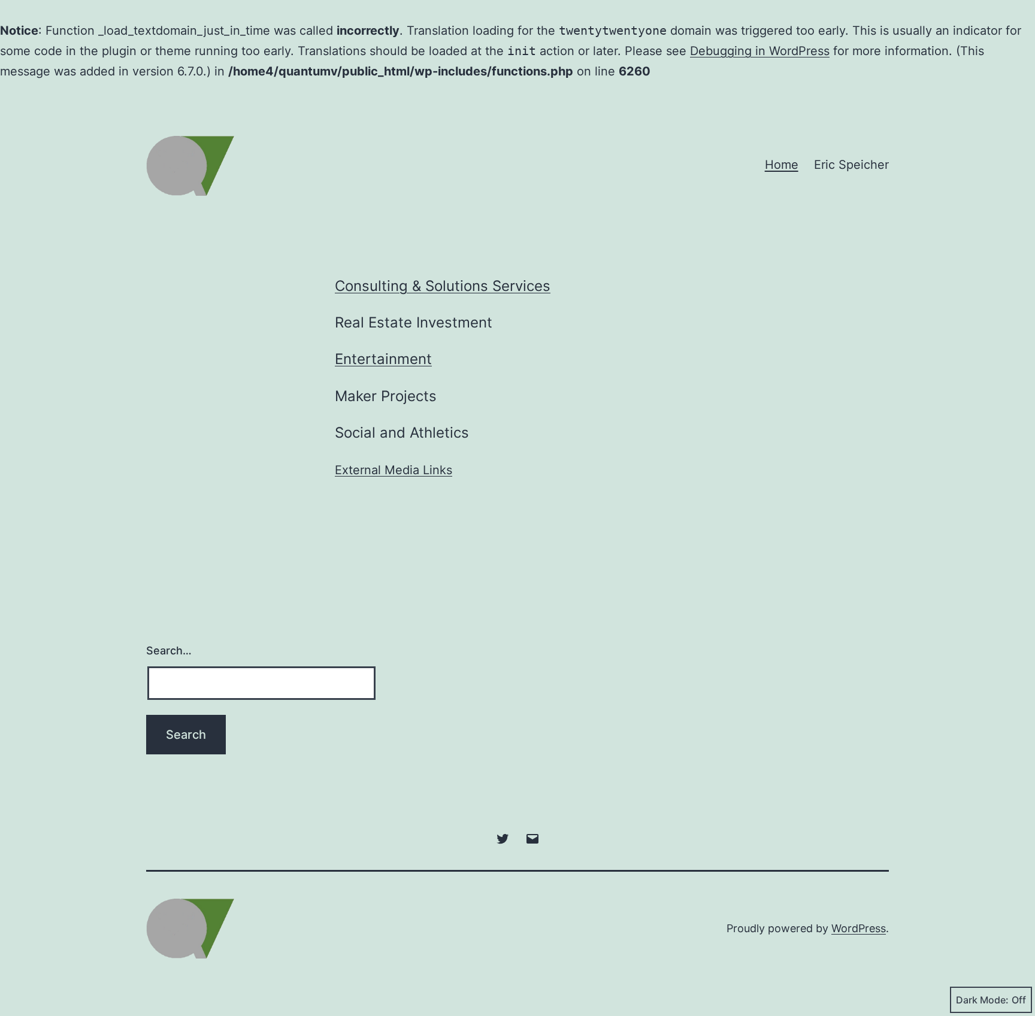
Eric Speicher (851, 164)
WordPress (858, 928)
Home (781, 164)
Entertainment (383, 359)
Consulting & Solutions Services (442, 286)
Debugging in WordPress (760, 51)
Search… (169, 650)
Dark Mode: (982, 1000)
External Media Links (393, 470)
